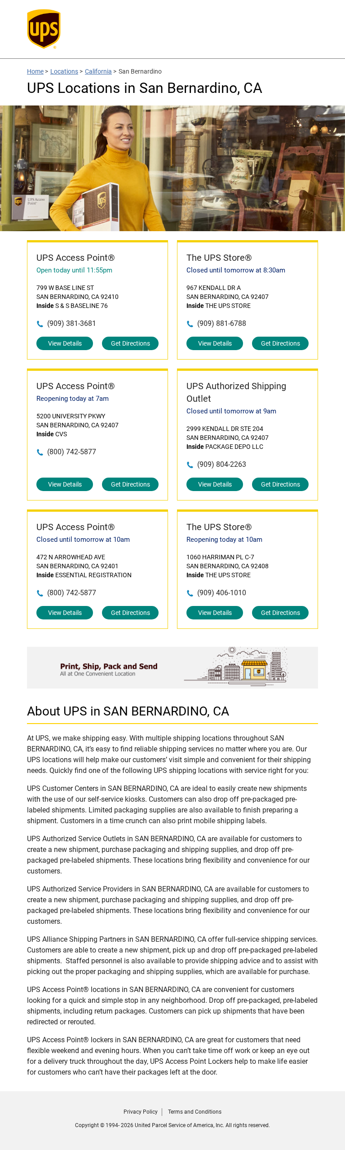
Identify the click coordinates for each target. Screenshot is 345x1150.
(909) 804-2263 (221, 464)
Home (35, 71)
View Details (65, 343)
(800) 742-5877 (71, 452)
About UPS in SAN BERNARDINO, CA (128, 711)
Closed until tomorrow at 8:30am (235, 270)
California (98, 71)
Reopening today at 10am (224, 539)
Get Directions (130, 343)
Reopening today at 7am (72, 399)
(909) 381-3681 (71, 323)
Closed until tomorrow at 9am (231, 411)
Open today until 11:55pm (74, 270)
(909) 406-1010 (221, 592)
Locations (64, 71)
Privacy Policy (141, 1112)
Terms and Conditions (194, 1112)
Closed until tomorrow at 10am (83, 539)
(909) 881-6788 (221, 323)
